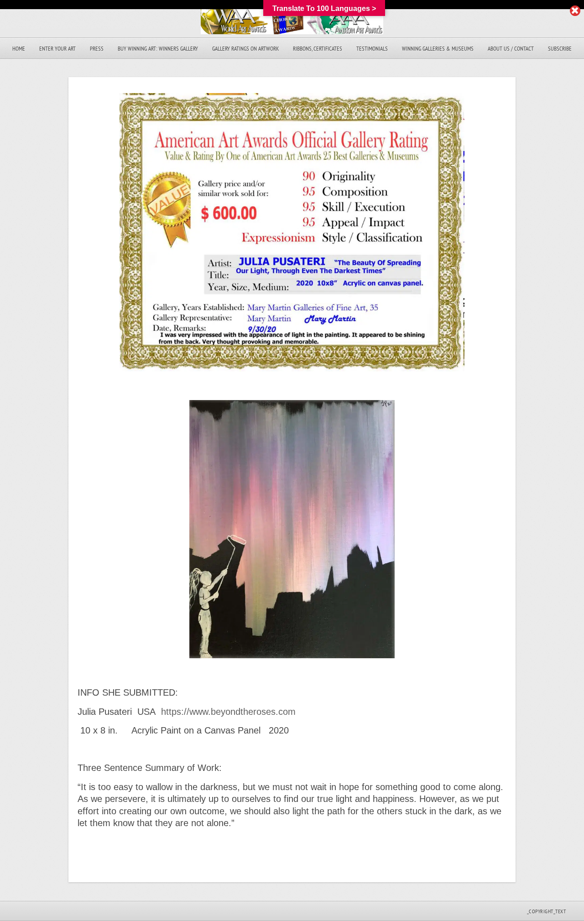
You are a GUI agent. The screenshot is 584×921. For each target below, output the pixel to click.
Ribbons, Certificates (317, 48)
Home (18, 48)
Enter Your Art (57, 48)
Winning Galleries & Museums (438, 48)
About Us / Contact (511, 48)
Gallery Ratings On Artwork (245, 48)
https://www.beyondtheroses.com (229, 712)
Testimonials (372, 48)
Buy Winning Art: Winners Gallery (158, 48)
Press (97, 48)
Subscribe (560, 48)
